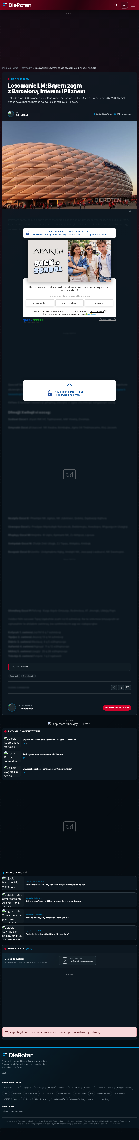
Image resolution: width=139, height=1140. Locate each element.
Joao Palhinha (120, 1093)
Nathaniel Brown (31, 1093)
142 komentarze (124, 114)
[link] (90, 314)
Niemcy (28, 1099)
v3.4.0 (5, 1073)
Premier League (103, 1093)
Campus (17, 1099)
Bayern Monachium (11, 1088)
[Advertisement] (69, 39)
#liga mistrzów (28, 676)
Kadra (6, 1093)
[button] (97, 311)
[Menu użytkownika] (124, 5)
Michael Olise (75, 1088)
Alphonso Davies (77, 1099)
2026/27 (62, 1088)
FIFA (91, 1093)
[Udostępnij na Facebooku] (114, 687)
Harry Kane (89, 1088)
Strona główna (10, 68)
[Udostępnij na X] (121, 687)
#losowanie (14, 676)
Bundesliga (39, 1088)
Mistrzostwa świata (105, 1088)
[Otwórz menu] (133, 5)
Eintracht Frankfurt (58, 1099)
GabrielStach (26, 708)
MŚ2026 (7, 1099)
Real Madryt (92, 1099)
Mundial (51, 1088)
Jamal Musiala (48, 1093)
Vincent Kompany (124, 1088)
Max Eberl (17, 1093)
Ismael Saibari (80, 1093)
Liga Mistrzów (40, 1099)
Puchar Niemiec (64, 1093)
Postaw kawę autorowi (117, 707)
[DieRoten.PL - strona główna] (16, 5)
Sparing (105, 1099)
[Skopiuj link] (128, 687)
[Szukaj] (115, 5)
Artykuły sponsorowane (13, 1111)
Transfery (27, 1088)
